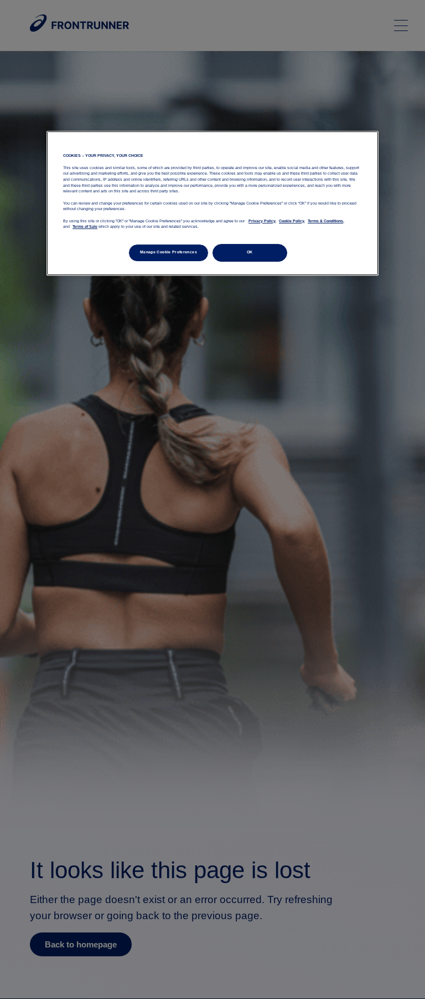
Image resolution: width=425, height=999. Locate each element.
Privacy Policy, (262, 221)
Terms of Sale (84, 227)
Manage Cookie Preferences (168, 252)
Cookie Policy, (292, 221)
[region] (212, 203)
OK (250, 252)
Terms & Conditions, (326, 221)
